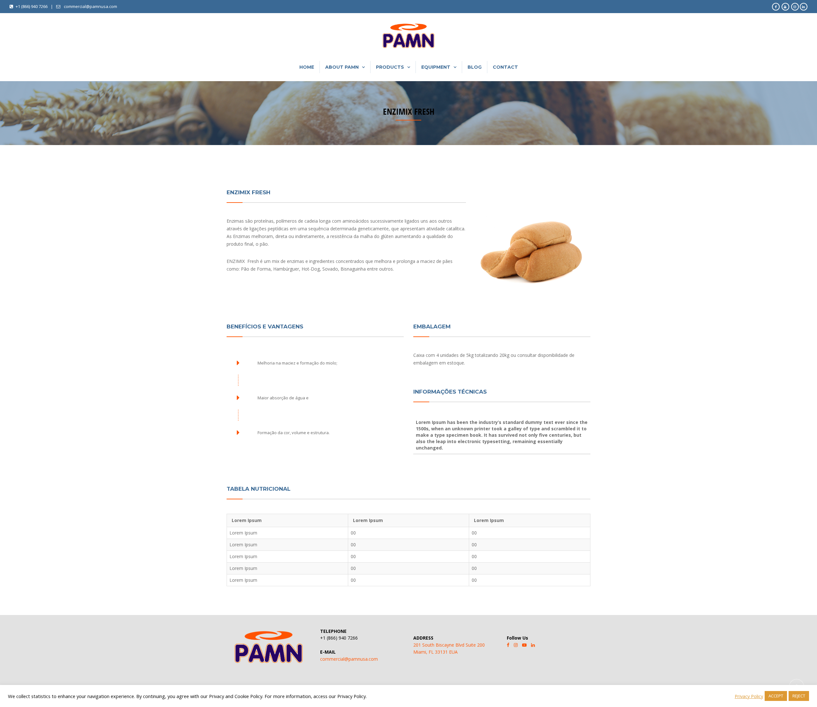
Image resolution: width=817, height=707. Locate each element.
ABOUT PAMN (342, 67)
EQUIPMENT (435, 67)
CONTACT (505, 67)
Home (306, 67)
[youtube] (524, 645)
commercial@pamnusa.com (349, 659)
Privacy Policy (749, 696)
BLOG (475, 67)
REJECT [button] (798, 696)
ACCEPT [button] (775, 696)
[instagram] (516, 645)
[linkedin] (533, 645)
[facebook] (508, 645)
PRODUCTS (390, 67)
